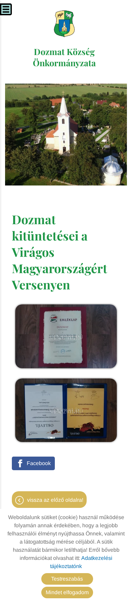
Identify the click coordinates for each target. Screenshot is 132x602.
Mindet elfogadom (67, 592)
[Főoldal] (64, 23)
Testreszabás (67, 579)
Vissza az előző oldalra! (55, 500)
